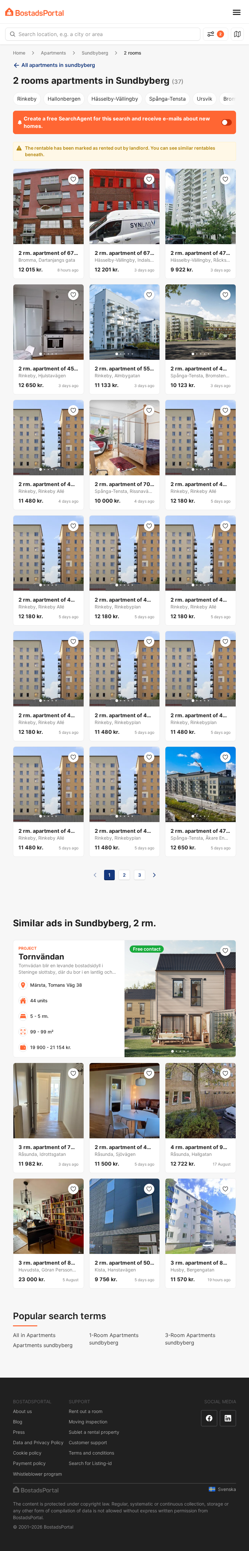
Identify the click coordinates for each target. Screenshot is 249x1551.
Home (19, 53)
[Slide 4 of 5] (52, 354)
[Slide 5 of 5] (56, 354)
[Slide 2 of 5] (44, 354)
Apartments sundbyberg (43, 1345)
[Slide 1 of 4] (119, 469)
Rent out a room (85, 1411)
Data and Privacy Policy (38, 1442)
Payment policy (29, 1463)
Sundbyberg (95, 53)
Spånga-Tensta (167, 98)
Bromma (233, 98)
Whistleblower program (37, 1474)
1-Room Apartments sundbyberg (113, 1339)
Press (19, 1432)
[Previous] (95, 875)
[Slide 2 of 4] (122, 469)
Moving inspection (88, 1421)
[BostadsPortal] (34, 11)
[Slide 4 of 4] (130, 469)
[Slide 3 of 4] (126, 469)
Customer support (88, 1442)
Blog (17, 1421)
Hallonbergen (64, 98)
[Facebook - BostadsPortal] (209, 1418)
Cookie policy (27, 1453)
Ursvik (204, 98)
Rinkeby (27, 98)
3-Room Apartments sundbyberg (190, 1339)
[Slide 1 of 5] (40, 354)
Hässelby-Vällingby (114, 98)
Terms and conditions (91, 1453)
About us (22, 1411)
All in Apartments (34, 1335)
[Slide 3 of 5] (48, 354)
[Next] (154, 875)
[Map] (237, 34)
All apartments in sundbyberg (58, 65)
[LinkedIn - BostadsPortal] (228, 1418)
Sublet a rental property (94, 1432)
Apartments (53, 53)
